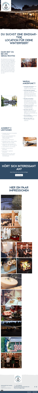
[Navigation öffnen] (36, 6)
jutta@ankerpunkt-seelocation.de (21, 386)
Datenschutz (35, 391)
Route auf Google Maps (19, 388)
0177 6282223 (19, 385)
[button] (2, 391)
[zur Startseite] (6, 5)
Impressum (29, 391)
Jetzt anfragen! (19, 175)
